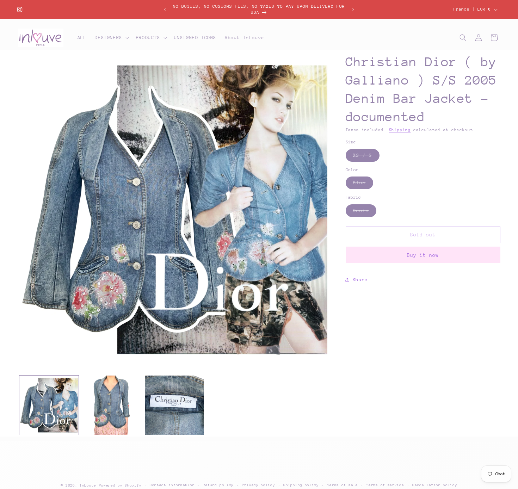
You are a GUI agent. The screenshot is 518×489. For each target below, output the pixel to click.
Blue (363, 184)
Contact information (172, 485)
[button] (111, 37)
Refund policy (218, 485)
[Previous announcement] (165, 9)
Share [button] (360, 279)
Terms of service (385, 485)
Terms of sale (342, 485)
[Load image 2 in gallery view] (111, 405)
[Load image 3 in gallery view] (174, 405)
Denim (364, 212)
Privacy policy (258, 485)
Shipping (400, 130)
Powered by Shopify (120, 485)
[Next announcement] (353, 9)
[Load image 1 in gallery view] (49, 405)
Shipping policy (301, 485)
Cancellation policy (434, 485)
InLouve (88, 485)
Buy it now (423, 255)
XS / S (366, 157)
